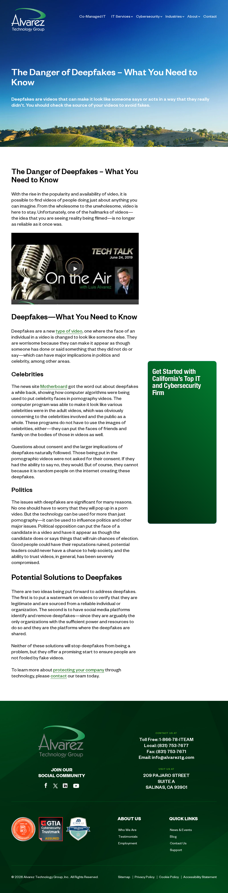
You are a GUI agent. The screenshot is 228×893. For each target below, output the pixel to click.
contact (59, 675)
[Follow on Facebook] (45, 785)
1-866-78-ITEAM (176, 740)
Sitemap (124, 877)
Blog (173, 836)
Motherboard (53, 386)
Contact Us (178, 843)
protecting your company (78, 669)
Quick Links (183, 818)
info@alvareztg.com (173, 758)
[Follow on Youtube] (76, 785)
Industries (173, 16)
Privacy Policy (145, 877)
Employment (127, 843)
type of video (69, 331)
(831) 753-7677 (173, 746)
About (192, 16)
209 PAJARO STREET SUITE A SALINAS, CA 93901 (166, 782)
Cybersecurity (148, 16)
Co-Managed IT (92, 16)
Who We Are (127, 830)
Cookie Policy (169, 877)
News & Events (181, 830)
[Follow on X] (55, 785)
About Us (129, 818)
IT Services (120, 16)
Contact (210, 16)
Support (176, 850)
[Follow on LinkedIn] (65, 785)
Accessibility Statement (200, 877)
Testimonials (128, 836)
